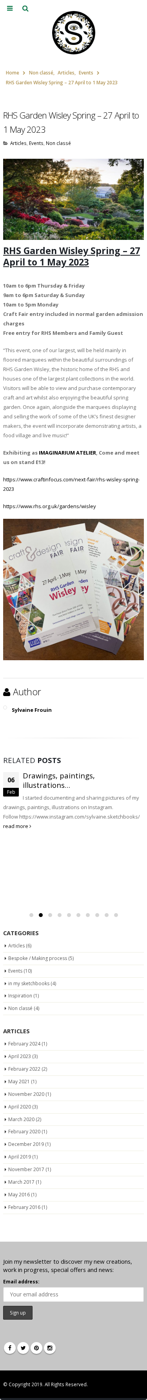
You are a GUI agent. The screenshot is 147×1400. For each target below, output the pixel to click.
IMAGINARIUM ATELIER (67, 452)
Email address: (21, 1281)
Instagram (50, 1348)
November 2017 (26, 1169)
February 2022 (24, 1069)
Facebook (10, 1348)
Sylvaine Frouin (32, 709)
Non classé (58, 143)
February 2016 (24, 1207)
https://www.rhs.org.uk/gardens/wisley (49, 506)
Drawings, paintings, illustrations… (59, 780)
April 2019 (19, 1156)
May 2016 (19, 1194)
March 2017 (21, 1182)
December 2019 (26, 1144)
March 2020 (21, 1119)
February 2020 (24, 1131)
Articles (18, 143)
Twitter (23, 1348)
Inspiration (20, 995)
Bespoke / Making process (37, 958)
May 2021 (19, 1081)
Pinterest (36, 1348)
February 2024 (24, 1043)
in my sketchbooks (28, 983)
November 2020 (26, 1094)
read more (16, 826)
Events (36, 143)
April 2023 (19, 1056)
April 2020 (19, 1106)
